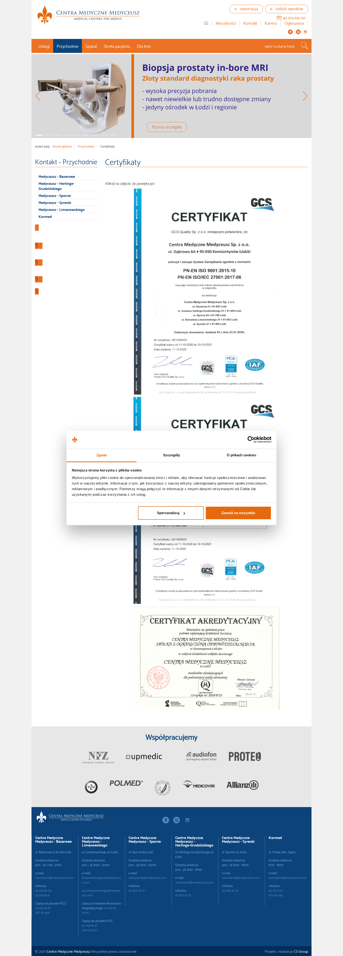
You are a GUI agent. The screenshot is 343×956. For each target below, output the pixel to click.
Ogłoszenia (294, 23)
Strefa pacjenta (117, 45)
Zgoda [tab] (101, 455)
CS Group (301, 951)
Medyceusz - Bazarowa (56, 176)
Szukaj (304, 45)
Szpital (91, 45)
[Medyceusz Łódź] (88, 15)
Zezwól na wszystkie (238, 513)
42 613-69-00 (294, 17)
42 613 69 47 (90, 925)
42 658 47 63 (230, 890)
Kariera (271, 23)
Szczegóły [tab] (171, 455)
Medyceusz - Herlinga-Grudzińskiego (56, 186)
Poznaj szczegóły (167, 126)
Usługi (44, 45)
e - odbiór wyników (286, 8)
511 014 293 (276, 895)
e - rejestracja (246, 8)
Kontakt (250, 23)
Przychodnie (67, 45)
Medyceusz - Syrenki (54, 202)
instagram (305, 32)
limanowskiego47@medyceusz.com (101, 880)
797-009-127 (90, 930)
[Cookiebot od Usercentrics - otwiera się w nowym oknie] (251, 439)
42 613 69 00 (43, 890)
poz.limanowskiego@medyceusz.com (101, 892)
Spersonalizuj (168, 513)
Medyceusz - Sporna (54, 195)
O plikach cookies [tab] (241, 455)
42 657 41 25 (183, 895)
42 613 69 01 (43, 908)
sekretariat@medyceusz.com (54, 877)
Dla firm (144, 45)
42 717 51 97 (276, 890)
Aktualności (226, 23)
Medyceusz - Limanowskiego (61, 209)
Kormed (45, 216)
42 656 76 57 (137, 890)
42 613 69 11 (42, 895)
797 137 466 (42, 912)
